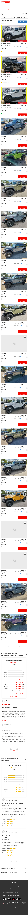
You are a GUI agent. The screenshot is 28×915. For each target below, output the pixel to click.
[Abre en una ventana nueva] (7, 899)
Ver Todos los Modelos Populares (11, 894)
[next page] (19, 647)
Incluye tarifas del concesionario (20, 44)
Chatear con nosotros (7, 889)
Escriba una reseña (14, 696)
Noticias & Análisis (7, 886)
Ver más (4, 720)
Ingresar (24, 903)
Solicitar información (22, 53)
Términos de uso (6, 907)
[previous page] (9, 647)
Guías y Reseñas (18, 886)
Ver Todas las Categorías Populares (11, 895)
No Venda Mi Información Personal (10, 909)
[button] (23, 14)
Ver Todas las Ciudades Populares (10, 892)
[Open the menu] (26, 2)
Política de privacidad (15, 907)
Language (6, 903)
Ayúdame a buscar (22, 21)
